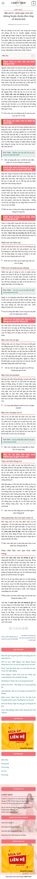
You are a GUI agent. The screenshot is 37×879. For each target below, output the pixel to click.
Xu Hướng (4, 775)
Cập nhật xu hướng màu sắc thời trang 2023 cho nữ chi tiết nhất (27, 638)
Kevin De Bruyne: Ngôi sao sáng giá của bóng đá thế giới (18, 705)
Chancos (18, 612)
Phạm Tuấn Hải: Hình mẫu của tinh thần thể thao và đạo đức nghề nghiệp (18, 669)
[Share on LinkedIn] (26, 628)
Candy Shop (25, 24)
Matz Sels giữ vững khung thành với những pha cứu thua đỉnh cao (18, 657)
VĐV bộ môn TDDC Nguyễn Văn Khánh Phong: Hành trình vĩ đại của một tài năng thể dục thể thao (18, 663)
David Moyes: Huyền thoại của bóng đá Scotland (17, 681)
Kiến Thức (18, 9)
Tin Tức (3, 771)
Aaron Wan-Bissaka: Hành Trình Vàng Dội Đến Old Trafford (18, 711)
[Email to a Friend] (20, 628)
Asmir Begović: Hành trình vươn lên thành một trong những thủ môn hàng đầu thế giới (18, 676)
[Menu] (3, 3)
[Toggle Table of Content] (32, 55)
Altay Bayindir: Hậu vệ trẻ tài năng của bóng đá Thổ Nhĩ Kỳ (18, 692)
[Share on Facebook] (13, 628)
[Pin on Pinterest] (23, 628)
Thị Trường (5, 767)
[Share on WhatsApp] (10, 628)
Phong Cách (5, 764)
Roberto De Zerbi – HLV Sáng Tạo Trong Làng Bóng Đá (18, 686)
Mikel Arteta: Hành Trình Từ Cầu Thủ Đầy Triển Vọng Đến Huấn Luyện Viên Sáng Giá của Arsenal (18, 698)
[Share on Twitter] (16, 628)
